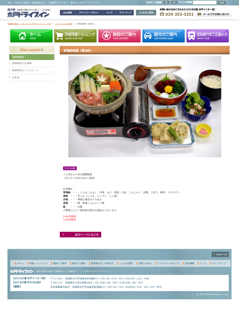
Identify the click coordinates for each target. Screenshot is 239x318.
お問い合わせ (145, 263)
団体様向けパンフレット (25, 70)
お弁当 (15, 77)
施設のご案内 (119, 36)
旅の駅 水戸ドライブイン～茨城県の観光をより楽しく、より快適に (29, 12)
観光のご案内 (164, 36)
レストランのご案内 (63, 24)
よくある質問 (126, 263)
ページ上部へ (220, 254)
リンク (203, 263)
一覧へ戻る (80, 234)
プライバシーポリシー (168, 263)
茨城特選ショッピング (75, 36)
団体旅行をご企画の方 (208, 36)
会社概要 (189, 263)
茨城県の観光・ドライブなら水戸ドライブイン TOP (29, 24)
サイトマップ (219, 263)
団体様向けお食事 (22, 63)
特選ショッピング (38, 263)
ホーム (31, 36)
